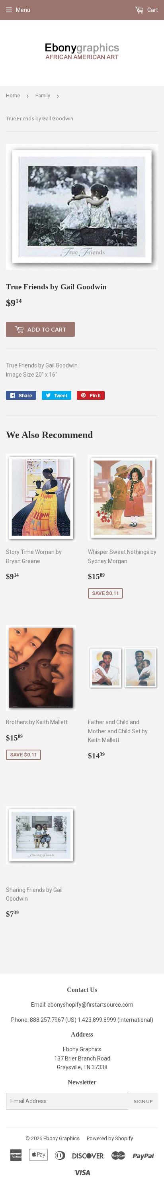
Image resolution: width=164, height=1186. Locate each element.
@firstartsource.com (107, 1004)
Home (13, 95)
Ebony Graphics (61, 1138)
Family (42, 95)
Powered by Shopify (110, 1138)
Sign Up (143, 1101)
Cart (152, 10)
